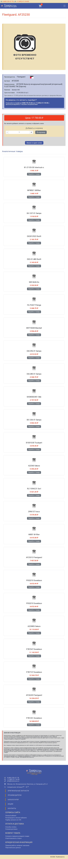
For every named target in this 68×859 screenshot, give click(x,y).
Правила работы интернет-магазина (17, 845)
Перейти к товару (34, 174)
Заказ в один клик (34, 143)
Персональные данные (13, 847)
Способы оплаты (10, 827)
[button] (40, 5)
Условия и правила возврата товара (17, 836)
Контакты (12, 808)
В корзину (41, 132)
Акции (10, 804)
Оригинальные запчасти (18, 791)
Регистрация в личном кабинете (16, 818)
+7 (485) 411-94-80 (13, 779)
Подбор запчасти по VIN (13, 820)
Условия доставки (11, 829)
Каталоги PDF (13, 800)
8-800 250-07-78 (8, 1)
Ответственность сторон (13, 838)
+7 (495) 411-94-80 (22, 1)
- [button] (7, 132)
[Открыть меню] (64, 6)
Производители (14, 795)
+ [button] (31, 132)
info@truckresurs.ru (13, 781)
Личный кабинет (10, 815)
